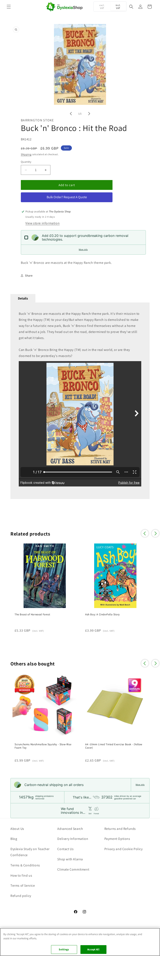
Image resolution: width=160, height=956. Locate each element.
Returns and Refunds (120, 829)
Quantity (26, 162)
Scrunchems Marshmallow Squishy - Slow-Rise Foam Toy (43, 746)
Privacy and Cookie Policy (123, 849)
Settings (64, 949)
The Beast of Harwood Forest (32, 614)
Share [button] (29, 275)
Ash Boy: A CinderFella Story (102, 614)
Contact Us (65, 849)
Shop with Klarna (70, 859)
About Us (17, 829)
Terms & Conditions (25, 865)
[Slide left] (70, 113)
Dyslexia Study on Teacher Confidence (30, 852)
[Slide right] (89, 113)
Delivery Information (72, 839)
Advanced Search (70, 829)
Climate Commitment (73, 869)
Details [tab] (23, 298)
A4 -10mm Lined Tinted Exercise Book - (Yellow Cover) (113, 746)
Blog (13, 839)
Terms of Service (22, 885)
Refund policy (20, 896)
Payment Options (117, 839)
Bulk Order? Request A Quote (67, 197)
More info (83, 249)
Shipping (26, 154)
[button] (8, 6)
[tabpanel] (80, 400)
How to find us (21, 875)
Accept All (93, 949)
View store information (42, 223)
